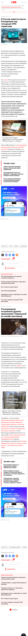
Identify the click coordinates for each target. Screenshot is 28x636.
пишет (6, 80)
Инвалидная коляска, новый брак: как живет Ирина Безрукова (14, 295)
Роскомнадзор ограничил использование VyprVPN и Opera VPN (14, 147)
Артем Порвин (6, 218)
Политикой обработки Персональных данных (11, 7)
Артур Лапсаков (6, 519)
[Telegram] (9, 254)
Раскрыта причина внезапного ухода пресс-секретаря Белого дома (13, 282)
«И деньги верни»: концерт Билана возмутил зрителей (13, 583)
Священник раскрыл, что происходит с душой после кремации (12, 588)
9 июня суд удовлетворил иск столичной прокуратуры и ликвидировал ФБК (13, 437)
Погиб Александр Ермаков (8, 291)
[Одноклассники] (16, 254)
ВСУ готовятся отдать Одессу (9, 287)
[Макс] (6, 254)
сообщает (19, 365)
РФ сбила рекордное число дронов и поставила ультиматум (11, 277)
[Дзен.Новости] (2, 254)
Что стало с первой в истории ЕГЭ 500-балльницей (12, 300)
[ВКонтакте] (13, 254)
